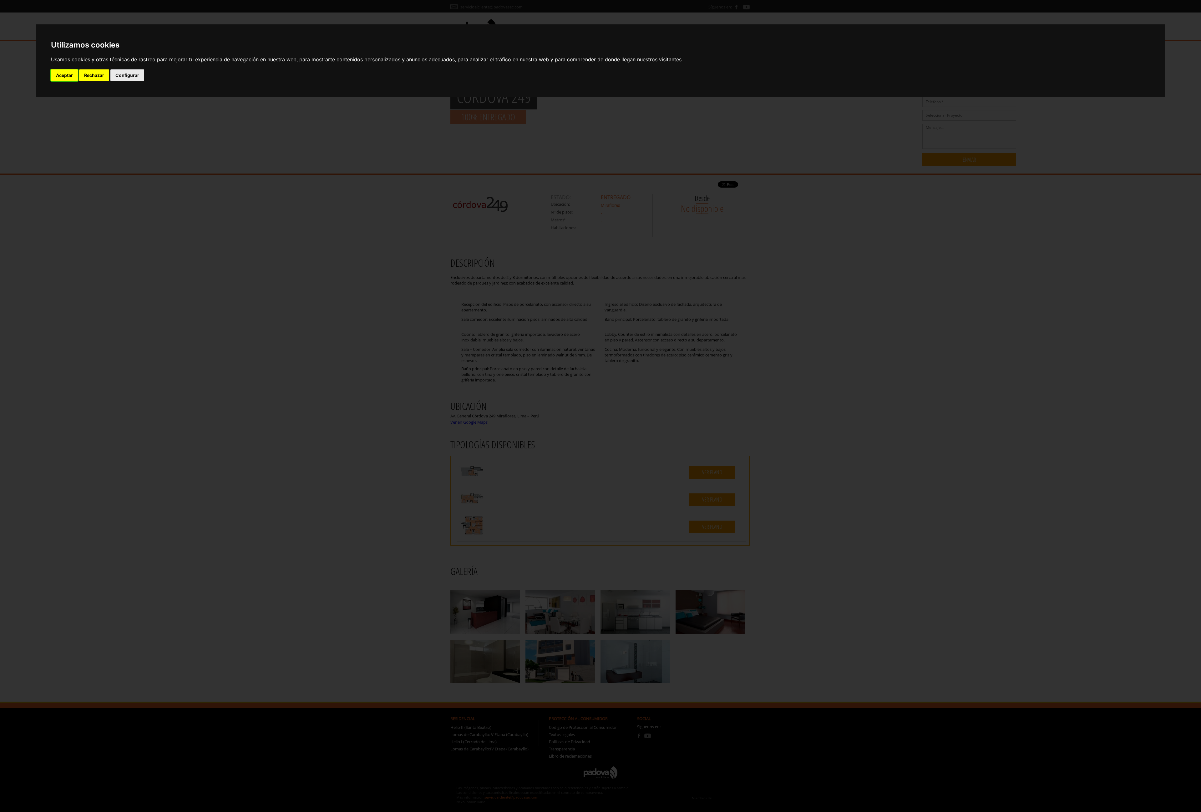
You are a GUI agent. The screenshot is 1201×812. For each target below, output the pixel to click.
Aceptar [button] (64, 75)
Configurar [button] (127, 75)
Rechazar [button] (94, 75)
